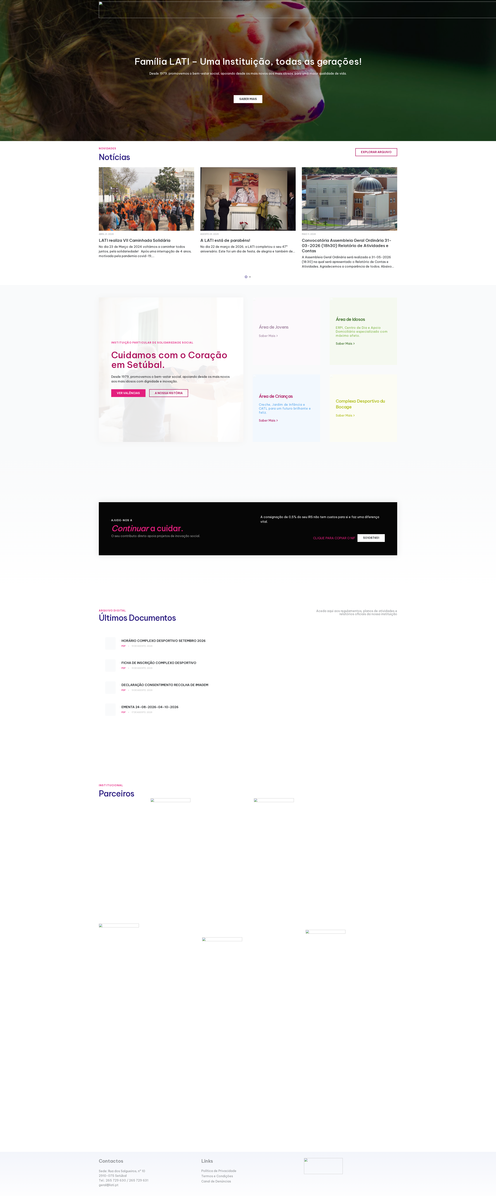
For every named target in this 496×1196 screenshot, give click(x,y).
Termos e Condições (217, 1176)
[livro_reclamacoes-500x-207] (350, 1166)
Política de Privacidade (218, 1171)
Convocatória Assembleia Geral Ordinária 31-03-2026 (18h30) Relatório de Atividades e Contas (143, 245)
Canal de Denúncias (216, 1181)
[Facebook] (100, 1194)
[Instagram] (106, 1194)
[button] (246, 277)
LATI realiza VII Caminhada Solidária (337, 240)
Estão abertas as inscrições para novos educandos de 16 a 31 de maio (238, 243)
